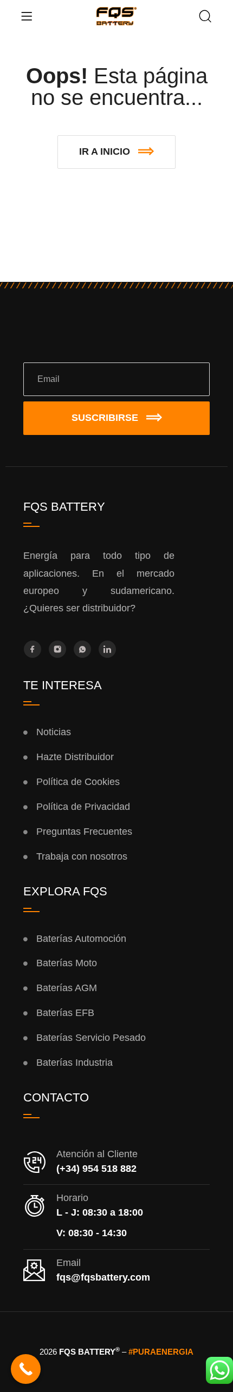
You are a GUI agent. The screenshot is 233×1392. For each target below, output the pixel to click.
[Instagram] (57, 649)
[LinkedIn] (107, 649)
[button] (116, 152)
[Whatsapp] (82, 649)
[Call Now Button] (26, 1369)
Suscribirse (105, 417)
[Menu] (26, 16)
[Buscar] (205, 17)
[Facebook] (32, 649)
